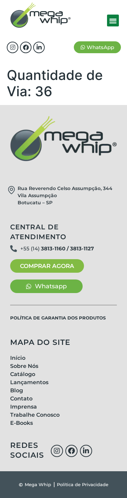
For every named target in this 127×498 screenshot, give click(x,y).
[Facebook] (25, 47)
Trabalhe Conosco (35, 415)
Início (17, 358)
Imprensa (23, 406)
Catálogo (22, 374)
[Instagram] (12, 47)
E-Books (21, 423)
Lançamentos (29, 382)
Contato (21, 398)
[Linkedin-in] (39, 47)
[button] (113, 20)
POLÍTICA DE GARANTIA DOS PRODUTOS (58, 317)
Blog (16, 390)
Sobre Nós (24, 366)
